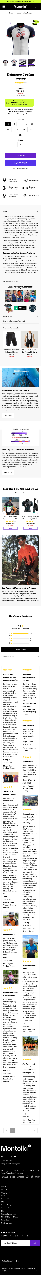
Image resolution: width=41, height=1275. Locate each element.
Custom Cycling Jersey (9, 1214)
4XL (24, 130)
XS (8, 124)
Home (11, 13)
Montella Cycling (20, 1268)
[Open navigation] (6, 6)
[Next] (10, 23)
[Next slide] (37, 513)
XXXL (16, 130)
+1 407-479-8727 (6, 1161)
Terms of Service (7, 1208)
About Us (4, 1190)
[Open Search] (34, 7)
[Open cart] (38, 6)
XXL (8, 130)
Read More (8, 415)
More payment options (20, 168)
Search (3, 1187)
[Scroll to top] (36, 1270)
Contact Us (5, 1220)
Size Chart (4, 1196)
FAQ (2, 1202)
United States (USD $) (10, 1261)
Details (5, 212)
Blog (2, 1211)
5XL (32, 130)
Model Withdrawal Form (9, 1217)
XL (32, 124)
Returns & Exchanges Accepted (14, 321)
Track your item (6, 1223)
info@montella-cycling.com (10, 1164)
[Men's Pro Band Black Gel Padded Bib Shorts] (29, 339)
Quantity (20, 140)
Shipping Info (7, 316)
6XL (20, 135)
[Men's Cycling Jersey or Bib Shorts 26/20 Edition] (30, 506)
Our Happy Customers (10, 281)
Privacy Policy (6, 1205)
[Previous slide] (4, 513)
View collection (20, 493)
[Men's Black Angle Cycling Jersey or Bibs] (10, 506)
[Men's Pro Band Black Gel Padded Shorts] (11, 339)
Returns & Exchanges (8, 1199)
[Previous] (5, 23)
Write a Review (20, 649)
